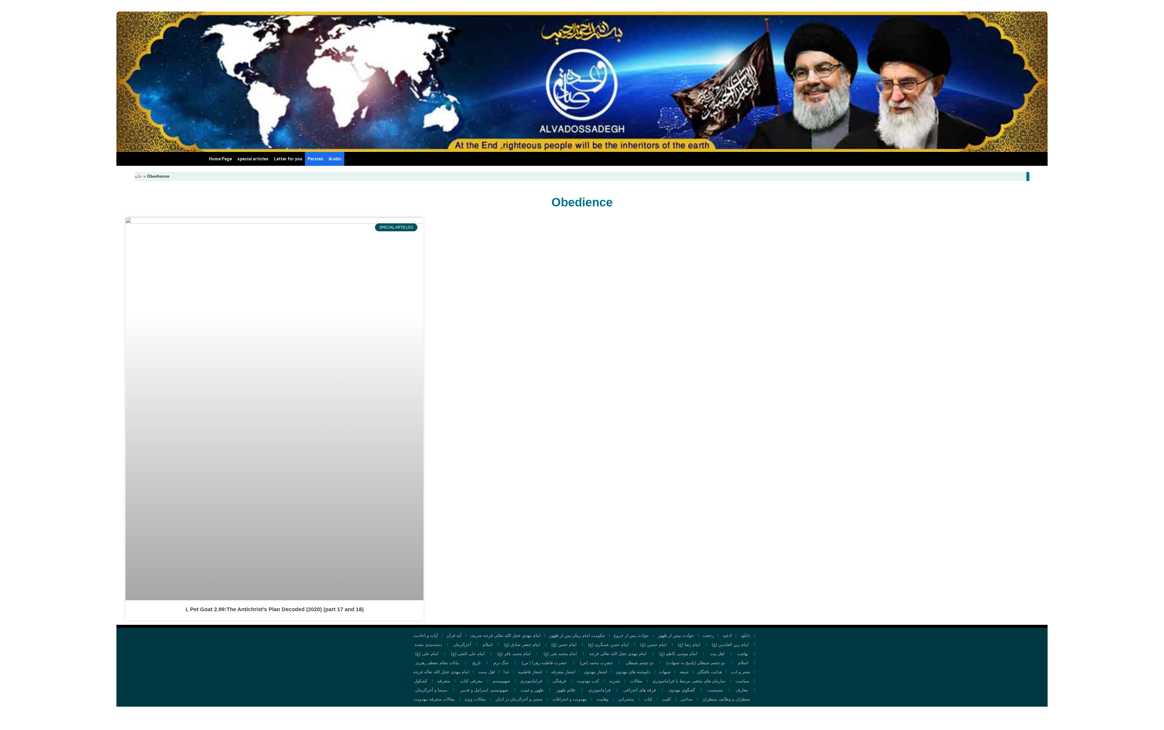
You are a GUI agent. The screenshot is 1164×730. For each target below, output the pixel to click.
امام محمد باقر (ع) (514, 653)
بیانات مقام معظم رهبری (437, 662)
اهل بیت (717, 653)
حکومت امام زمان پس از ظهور (577, 635)
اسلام (488, 644)
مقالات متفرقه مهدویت (434, 699)
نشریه (614, 680)
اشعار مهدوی (595, 671)
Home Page (220, 158)
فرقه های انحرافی (639, 690)
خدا (506, 671)
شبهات (665, 671)
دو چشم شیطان (640, 662)
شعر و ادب (740, 671)
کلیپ (666, 699)
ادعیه (727, 635)
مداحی (687, 699)
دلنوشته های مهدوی (633, 671)
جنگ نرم (501, 662)
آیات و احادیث (425, 635)
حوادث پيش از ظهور (676, 635)
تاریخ (476, 662)
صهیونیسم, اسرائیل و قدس (484, 690)
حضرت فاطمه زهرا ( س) (544, 662)
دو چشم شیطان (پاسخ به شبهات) (695, 662)
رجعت (708, 635)
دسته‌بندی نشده (428, 644)
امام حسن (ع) (564, 644)
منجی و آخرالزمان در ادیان (519, 699)
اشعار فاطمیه (530, 671)
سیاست (742, 680)
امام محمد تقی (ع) (560, 653)
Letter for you (288, 158)
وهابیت (603, 699)
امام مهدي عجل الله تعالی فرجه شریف (505, 635)
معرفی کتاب (471, 680)
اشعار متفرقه (563, 671)
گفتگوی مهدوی (682, 690)
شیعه (684, 671)
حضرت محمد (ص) (596, 662)
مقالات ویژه (475, 699)
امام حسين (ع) (653, 644)
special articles (253, 158)
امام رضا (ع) (689, 644)
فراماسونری (531, 680)
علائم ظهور (566, 690)
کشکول (420, 680)
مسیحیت (715, 690)
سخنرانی (626, 699)
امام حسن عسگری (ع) (608, 644)
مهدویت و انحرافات (569, 699)
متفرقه (443, 680)
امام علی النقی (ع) (468, 653)
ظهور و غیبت (532, 690)
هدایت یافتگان (709, 671)
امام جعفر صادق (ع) (522, 644)
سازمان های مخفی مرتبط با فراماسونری (688, 680)
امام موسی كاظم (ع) (678, 653)
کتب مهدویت (588, 680)
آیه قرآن (454, 635)
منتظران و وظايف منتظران (726, 699)
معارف (742, 690)
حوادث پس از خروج (631, 635)
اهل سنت (486, 671)
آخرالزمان (462, 644)
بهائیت (742, 653)
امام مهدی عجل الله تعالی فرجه (618, 653)
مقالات (636, 680)
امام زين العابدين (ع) (730, 644)
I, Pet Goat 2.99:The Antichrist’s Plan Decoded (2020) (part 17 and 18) (275, 609)
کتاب (648, 699)
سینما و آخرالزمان (431, 690)
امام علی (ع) (426, 653)
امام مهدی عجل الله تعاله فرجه (441, 671)
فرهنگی (559, 680)
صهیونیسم (501, 680)
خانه (138, 176)
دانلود (745, 635)
